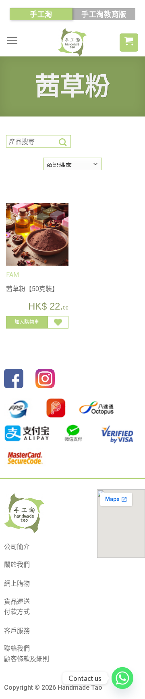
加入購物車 (26, 322)
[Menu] (12, 40)
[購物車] (129, 42)
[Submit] (63, 141)
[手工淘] (72, 42)
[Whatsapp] (122, 678)
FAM (12, 275)
